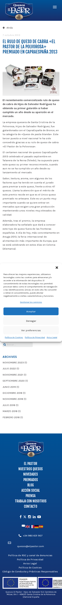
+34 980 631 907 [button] (33, 535)
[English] (27, 526)
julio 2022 (9, 368)
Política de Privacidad (35, 337)
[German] (36, 526)
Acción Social (30, 490)
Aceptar (31, 311)
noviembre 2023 (13, 362)
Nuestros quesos (30, 469)
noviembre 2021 (13, 374)
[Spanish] (41, 526)
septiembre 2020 (14, 380)
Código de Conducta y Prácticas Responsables (30, 571)
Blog (30, 485)
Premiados (30, 480)
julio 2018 (9, 405)
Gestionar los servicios (31, 302)
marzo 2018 (10, 411)
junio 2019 (9, 386)
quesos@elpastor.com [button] (30, 546)
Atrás (10, 27)
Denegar (31, 320)
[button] (57, 267)
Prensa (30, 496)
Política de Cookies (14, 337)
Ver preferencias (31, 330)
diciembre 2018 (12, 392)
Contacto (30, 506)
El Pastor (30, 463)
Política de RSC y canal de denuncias (30, 555)
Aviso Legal (52, 337)
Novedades (30, 474)
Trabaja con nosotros (30, 501)
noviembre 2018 (13, 398)
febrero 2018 (11, 417)
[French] (32, 526)
